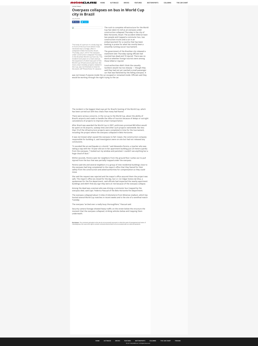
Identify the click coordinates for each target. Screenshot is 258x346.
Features (138, 3)
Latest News (76, 6)
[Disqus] (110, 254)
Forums (178, 341)
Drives (126, 3)
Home (102, 3)
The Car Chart (182, 3)
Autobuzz (114, 3)
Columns (167, 3)
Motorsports (152, 3)
